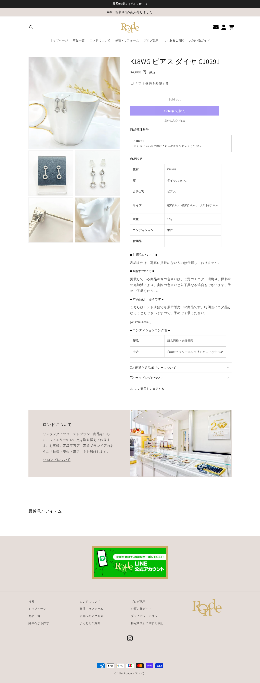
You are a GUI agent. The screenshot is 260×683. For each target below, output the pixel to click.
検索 (31, 601)
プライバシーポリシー (145, 616)
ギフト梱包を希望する (152, 83)
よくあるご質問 (90, 623)
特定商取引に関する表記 (147, 623)
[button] (31, 27)
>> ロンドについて (56, 459)
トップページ (37, 609)
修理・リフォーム (91, 609)
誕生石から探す (38, 623)
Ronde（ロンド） (135, 673)
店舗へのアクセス (91, 616)
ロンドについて (90, 601)
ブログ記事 (138, 601)
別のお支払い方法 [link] (175, 120)
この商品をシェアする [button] (149, 388)
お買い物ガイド (141, 609)
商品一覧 (34, 616)
